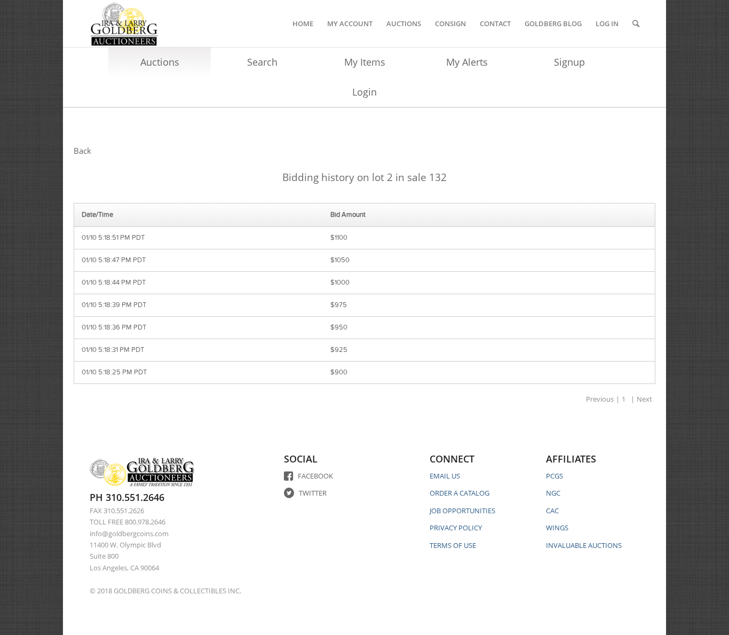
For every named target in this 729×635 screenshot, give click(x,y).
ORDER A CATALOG (459, 493)
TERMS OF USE (453, 545)
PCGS (554, 476)
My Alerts (467, 62)
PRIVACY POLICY (456, 527)
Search (262, 62)
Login (364, 91)
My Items (364, 62)
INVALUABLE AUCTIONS (584, 545)
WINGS (557, 527)
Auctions (159, 62)
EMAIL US (445, 476)
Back (82, 150)
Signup (569, 62)
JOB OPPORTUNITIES (462, 510)
